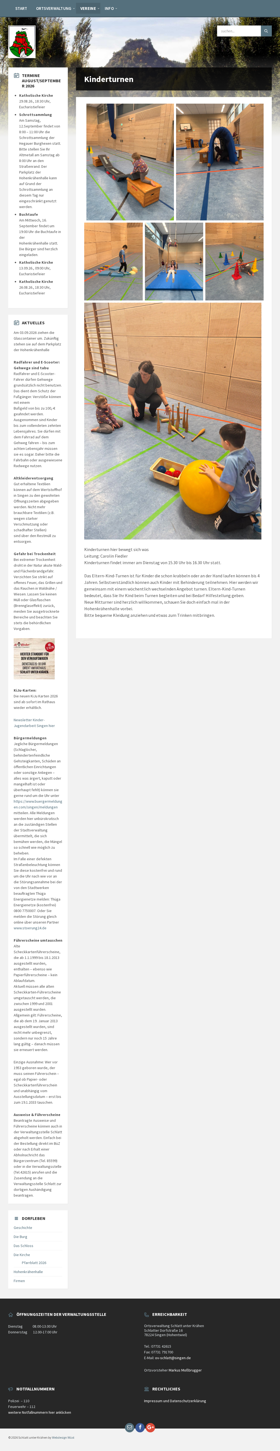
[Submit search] (266, 30)
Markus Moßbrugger (185, 1370)
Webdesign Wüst (63, 1437)
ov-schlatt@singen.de (173, 1357)
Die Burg (20, 1236)
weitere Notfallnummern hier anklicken (39, 1412)
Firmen (19, 1280)
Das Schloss (23, 1245)
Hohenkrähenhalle (28, 1271)
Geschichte (23, 1227)
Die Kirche (22, 1254)
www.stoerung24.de (30, 927)
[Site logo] (22, 56)
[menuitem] (21, 8)
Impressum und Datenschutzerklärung (175, 1400)
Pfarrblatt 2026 (34, 1262)
